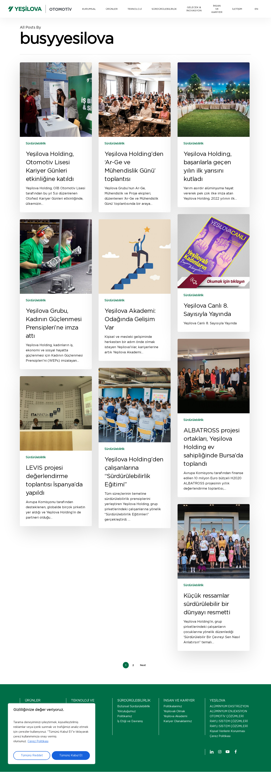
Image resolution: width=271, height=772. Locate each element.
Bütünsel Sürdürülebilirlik (133, 706)
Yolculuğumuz (126, 711)
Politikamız (124, 716)
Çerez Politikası (38, 741)
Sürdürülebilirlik (36, 143)
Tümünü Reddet (32, 755)
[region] (51, 733)
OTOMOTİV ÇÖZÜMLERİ (227, 716)
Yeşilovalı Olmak (174, 711)
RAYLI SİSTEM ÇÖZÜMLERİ (229, 721)
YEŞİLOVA (217, 700)
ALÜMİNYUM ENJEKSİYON (228, 711)
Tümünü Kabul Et (71, 755)
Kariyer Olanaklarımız (177, 721)
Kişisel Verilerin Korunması (227, 731)
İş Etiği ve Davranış (130, 721)
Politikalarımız (172, 706)
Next (143, 665)
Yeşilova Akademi (175, 716)
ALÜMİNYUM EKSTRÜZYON (229, 706)
